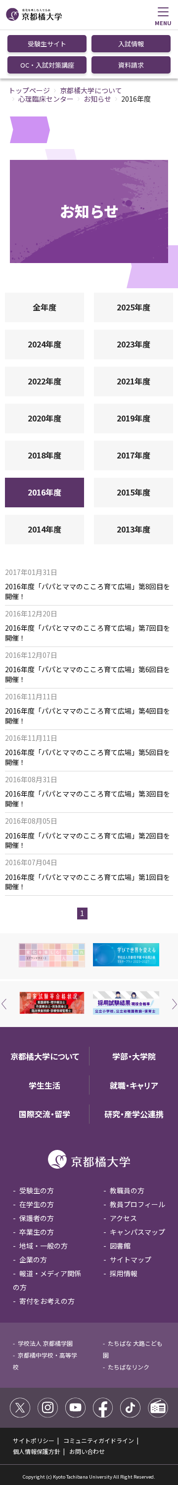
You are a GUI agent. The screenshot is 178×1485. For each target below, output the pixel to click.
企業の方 (33, 1259)
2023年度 (133, 344)
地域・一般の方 (43, 1246)
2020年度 (44, 418)
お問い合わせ (87, 1451)
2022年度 (44, 381)
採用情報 (123, 1273)
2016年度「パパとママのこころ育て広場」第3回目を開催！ (87, 798)
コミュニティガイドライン (98, 1440)
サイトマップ (130, 1259)
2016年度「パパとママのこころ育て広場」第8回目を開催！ (87, 591)
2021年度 (133, 381)
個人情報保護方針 (36, 1451)
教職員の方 (127, 1190)
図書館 (120, 1246)
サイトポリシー (33, 1440)
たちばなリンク (128, 1367)
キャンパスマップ (137, 1232)
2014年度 (44, 529)
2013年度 (133, 529)
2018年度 (44, 455)
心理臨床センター (46, 99)
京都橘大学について (91, 90)
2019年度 (133, 418)
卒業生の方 (36, 1232)
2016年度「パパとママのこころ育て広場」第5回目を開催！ (87, 757)
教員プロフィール (137, 1204)
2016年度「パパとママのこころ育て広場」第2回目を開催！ (87, 840)
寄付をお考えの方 (47, 1301)
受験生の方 (36, 1190)
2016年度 (44, 492)
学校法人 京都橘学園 (45, 1343)
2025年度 (133, 307)
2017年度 (133, 455)
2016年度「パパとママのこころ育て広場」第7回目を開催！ (87, 633)
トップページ (29, 90)
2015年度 (133, 492)
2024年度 (44, 344)
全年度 (44, 307)
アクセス (123, 1218)
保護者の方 (36, 1218)
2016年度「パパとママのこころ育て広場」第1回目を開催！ (87, 882)
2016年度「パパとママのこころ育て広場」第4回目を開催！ (87, 715)
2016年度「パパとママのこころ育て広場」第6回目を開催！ (87, 674)
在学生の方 (36, 1204)
